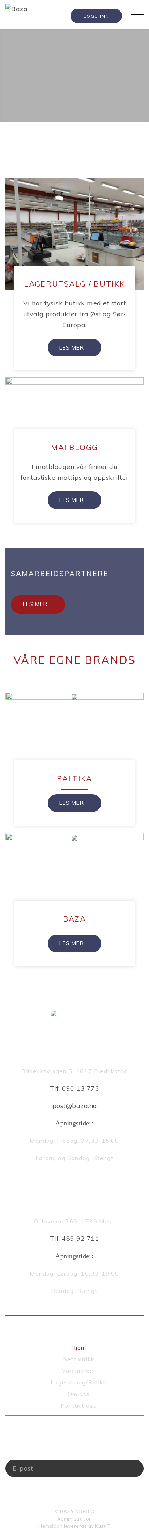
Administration (74, 1519)
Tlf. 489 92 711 (74, 1238)
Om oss (79, 1393)
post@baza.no (74, 1105)
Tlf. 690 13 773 (74, 1088)
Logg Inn (96, 16)
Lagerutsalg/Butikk (79, 1382)
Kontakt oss (79, 1405)
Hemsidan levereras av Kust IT (74, 1526)
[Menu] (134, 14)
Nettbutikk (78, 1359)
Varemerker (79, 1370)
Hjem (78, 1347)
